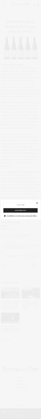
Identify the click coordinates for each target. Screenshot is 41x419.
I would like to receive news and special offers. (22, 216)
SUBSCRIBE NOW (20, 210)
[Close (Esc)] (37, 203)
